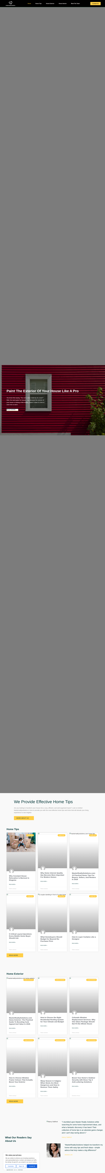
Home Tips (38, 3)
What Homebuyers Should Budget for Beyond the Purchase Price (51, 939)
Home (29, 3)
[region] (21, 1161)
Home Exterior (50, 3)
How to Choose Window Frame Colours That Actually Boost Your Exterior (21, 1080)
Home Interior (63, 3)
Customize (11, 1166)
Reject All (21, 1166)
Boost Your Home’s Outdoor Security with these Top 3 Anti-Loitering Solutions (83, 1080)
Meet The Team (75, 3)
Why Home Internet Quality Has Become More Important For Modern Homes (52, 875)
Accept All (32, 1166)
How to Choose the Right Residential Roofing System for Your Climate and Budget (52, 1020)
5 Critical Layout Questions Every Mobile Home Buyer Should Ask (20, 936)
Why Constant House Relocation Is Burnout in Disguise (19, 878)
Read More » (12, 884)
